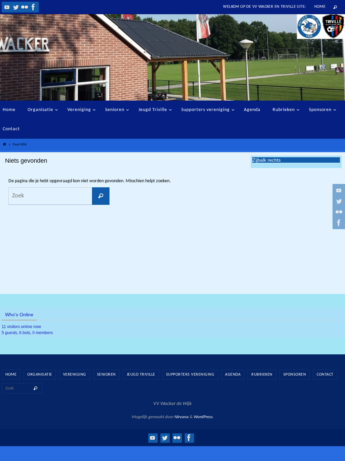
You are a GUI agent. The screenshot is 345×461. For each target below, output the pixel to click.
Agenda (233, 375)
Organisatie (39, 375)
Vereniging (74, 375)
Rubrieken (262, 375)
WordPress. (204, 417)
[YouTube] (7, 7)
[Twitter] (15, 7)
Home (319, 7)
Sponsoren (294, 375)
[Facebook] (33, 7)
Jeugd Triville (141, 375)
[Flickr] (24, 7)
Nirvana (182, 417)
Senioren (106, 375)
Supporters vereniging (190, 375)
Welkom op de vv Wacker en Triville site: (264, 7)
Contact (325, 375)
